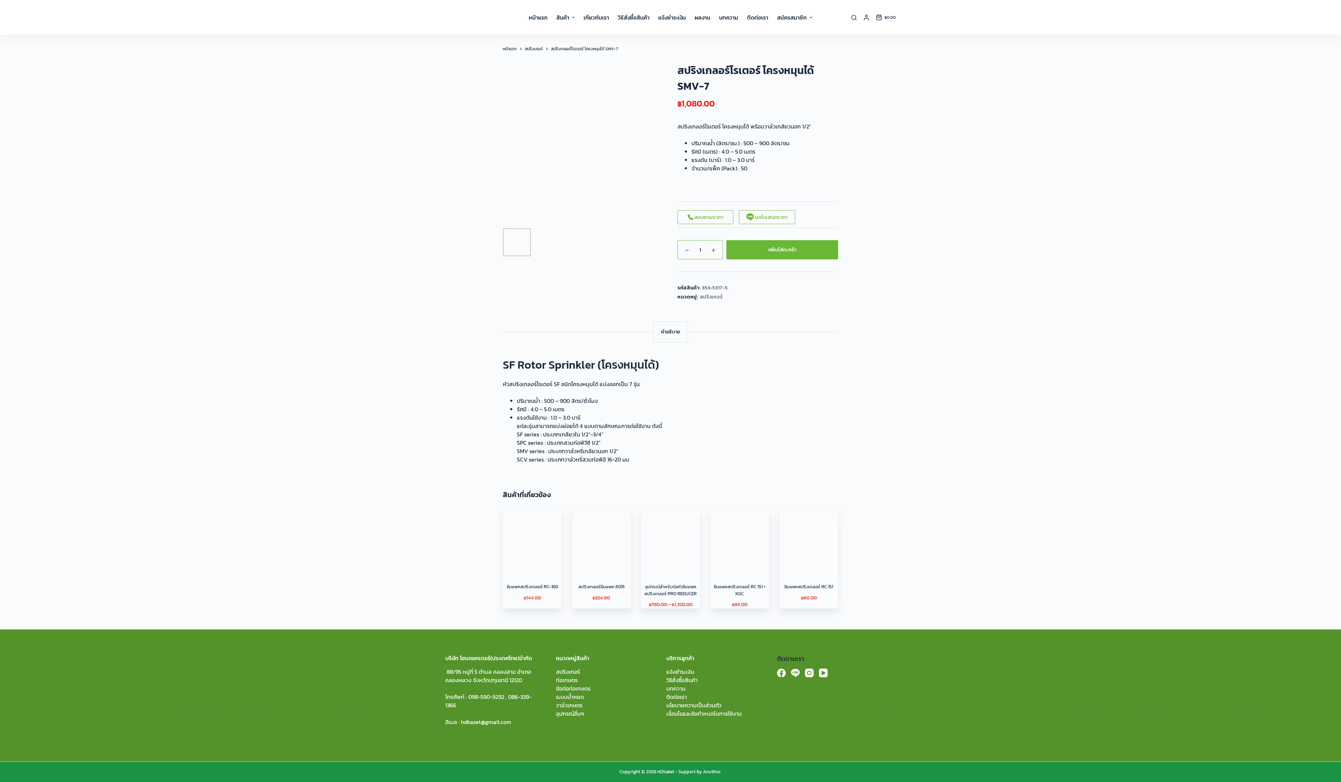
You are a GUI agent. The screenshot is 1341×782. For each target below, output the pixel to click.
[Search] (854, 17)
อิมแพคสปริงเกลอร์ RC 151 (808, 586)
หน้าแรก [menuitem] (538, 17)
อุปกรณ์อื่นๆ (570, 713)
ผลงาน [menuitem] (702, 17)
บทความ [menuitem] (728, 17)
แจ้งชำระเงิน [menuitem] (672, 17)
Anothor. (712, 771)
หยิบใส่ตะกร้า (782, 249)
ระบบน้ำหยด (570, 697)
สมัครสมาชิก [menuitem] (792, 17)
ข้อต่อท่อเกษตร (573, 688)
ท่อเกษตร (567, 680)
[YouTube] (823, 673)
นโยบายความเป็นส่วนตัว (693, 705)
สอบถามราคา (708, 217)
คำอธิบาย (670, 331)
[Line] (795, 673)
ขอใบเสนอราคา (771, 217)
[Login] (866, 17)
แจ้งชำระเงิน (680, 671)
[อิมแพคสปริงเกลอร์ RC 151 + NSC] (739, 539)
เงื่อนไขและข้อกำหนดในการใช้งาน (704, 713)
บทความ (676, 688)
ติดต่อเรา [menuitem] (757, 17)
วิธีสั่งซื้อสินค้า (682, 680)
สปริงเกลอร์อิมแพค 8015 (601, 586)
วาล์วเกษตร (569, 705)
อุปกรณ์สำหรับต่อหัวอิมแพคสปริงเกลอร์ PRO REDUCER (670, 590)
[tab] (670, 332)
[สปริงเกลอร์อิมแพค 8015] (601, 539)
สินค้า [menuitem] (562, 17)
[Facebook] (781, 673)
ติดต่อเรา (676, 697)
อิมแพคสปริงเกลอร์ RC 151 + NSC (740, 590)
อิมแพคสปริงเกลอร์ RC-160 (532, 586)
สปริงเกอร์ (711, 297)
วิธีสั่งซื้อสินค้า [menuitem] (634, 17)
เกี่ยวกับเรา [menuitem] (596, 17)
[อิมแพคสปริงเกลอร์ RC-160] (532, 539)
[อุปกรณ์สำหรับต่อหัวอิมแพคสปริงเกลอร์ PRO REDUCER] (670, 539)
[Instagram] (809, 673)
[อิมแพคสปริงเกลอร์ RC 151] (808, 539)
